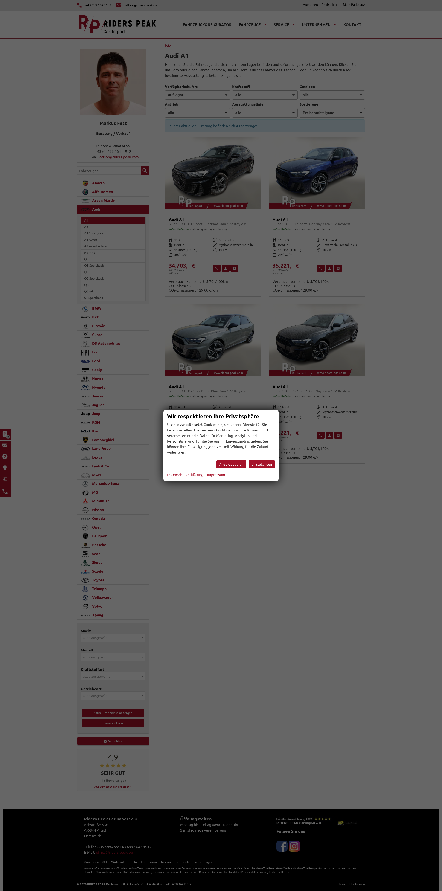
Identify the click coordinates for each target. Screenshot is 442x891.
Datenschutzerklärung (185, 475)
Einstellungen (262, 464)
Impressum (216, 475)
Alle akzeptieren (231, 464)
